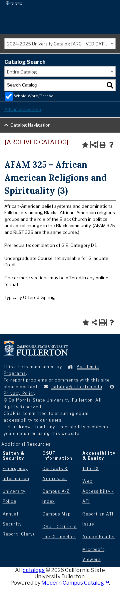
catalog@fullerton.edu (76, 386)
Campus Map (56, 513)
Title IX (90, 468)
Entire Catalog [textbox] (22, 72)
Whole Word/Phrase (34, 96)
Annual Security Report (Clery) (19, 524)
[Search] (110, 85)
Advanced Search (22, 109)
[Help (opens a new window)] (111, 144)
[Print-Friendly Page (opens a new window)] (102, 144)
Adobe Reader (98, 536)
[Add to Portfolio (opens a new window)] (85, 144)
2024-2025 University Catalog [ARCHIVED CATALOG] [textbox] (61, 43)
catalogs (34, 570)
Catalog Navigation (30, 125)
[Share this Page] (94, 144)
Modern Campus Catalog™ (75, 583)
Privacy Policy (19, 393)
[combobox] (60, 43)
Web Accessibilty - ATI (98, 491)
